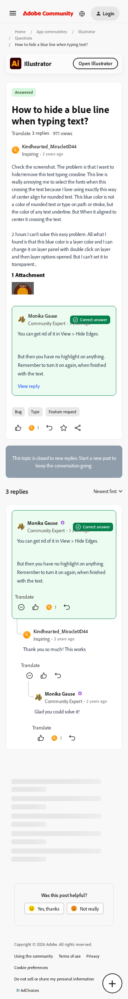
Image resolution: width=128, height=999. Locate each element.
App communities (52, 31)
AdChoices (30, 990)
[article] (64, 564)
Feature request (62, 411)
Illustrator (86, 31)
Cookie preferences (31, 967)
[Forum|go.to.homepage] (48, 14)
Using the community (33, 956)
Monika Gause (42, 316)
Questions (23, 38)
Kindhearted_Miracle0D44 (49, 146)
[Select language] (82, 13)
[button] (13, 15)
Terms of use (70, 956)
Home (20, 31)
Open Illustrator (95, 63)
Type (35, 411)
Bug (18, 411)
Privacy (93, 956)
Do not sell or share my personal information (54, 979)
